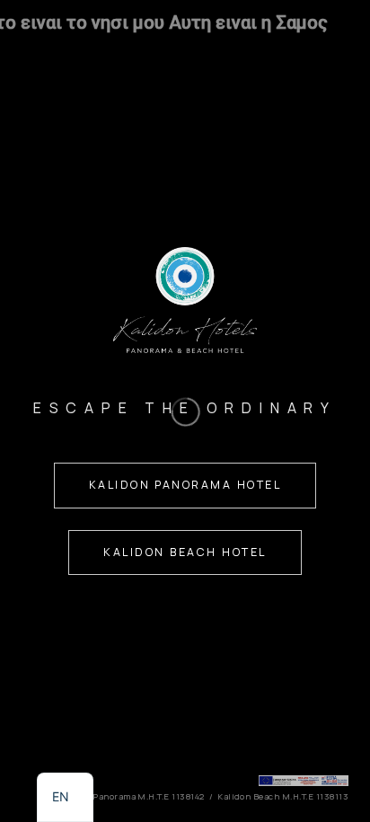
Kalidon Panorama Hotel (185, 484)
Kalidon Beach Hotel (184, 552)
